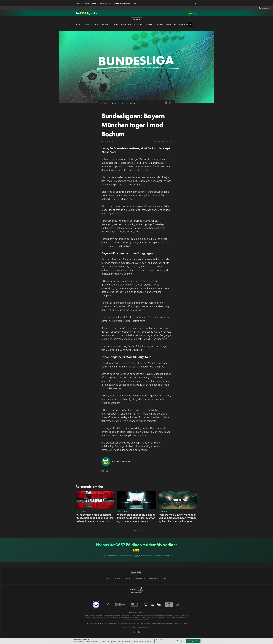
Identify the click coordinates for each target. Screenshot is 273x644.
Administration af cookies (161, 641)
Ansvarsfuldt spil (266, 8)
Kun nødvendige (177, 641)
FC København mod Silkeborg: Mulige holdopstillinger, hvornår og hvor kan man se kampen (94, 518)
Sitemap (164, 578)
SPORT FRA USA (102, 24)
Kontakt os (117, 578)
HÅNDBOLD (126, 24)
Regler (151, 555)
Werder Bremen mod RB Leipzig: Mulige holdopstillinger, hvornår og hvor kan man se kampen (136, 518)
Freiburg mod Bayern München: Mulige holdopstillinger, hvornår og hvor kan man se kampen (177, 518)
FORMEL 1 (150, 24)
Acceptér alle (193, 641)
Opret (136, 550)
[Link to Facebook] (166, 104)
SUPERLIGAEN (81, 511)
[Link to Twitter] (170, 104)
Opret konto (192, 13)
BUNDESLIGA (126, 103)
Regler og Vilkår (153, 578)
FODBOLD (87, 24)
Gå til (133, 19)
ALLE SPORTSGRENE (187, 24)
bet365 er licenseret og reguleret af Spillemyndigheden (101, 623)
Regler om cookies (146, 642)
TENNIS (115, 24)
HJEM (78, 24)
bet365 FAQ (127, 578)
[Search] (194, 24)
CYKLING (138, 24)
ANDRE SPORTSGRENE (166, 24)
